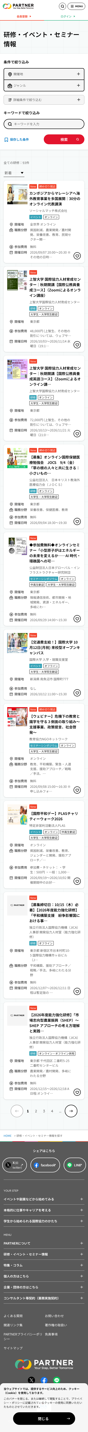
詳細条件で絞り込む (27, 99)
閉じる (43, 1418)
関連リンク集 (13, 1325)
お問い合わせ (54, 1316)
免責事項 (51, 1334)
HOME (8, 1135)
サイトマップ (13, 1348)
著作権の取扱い (56, 1325)
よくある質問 (13, 1316)
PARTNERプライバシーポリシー (23, 1336)
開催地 (18, 74)
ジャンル (20, 85)
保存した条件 (19, 139)
